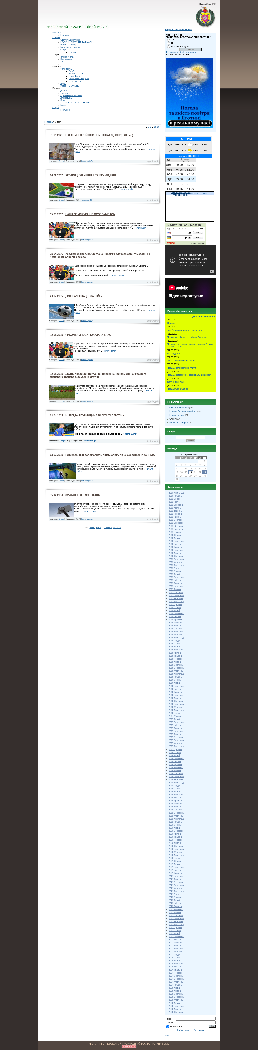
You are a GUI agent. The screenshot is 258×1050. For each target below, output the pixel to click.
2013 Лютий (174, 574)
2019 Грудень (175, 822)
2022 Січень (175, 897)
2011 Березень (176, 505)
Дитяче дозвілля (175, 382)
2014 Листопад (176, 637)
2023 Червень (176, 942)
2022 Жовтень (176, 921)
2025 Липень (175, 991)
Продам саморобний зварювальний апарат (189, 375)
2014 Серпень (176, 628)
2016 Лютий (174, 683)
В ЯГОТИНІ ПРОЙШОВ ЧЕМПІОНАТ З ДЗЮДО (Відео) (99, 135)
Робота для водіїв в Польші (181, 360)
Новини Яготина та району (183, 411)
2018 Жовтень (176, 779)
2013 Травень (175, 583)
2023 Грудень (175, 954)
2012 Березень (176, 541)
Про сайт (65, 35)
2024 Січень (175, 957)
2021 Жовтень (176, 888)
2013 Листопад (176, 601)
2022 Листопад (176, 924)
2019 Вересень (176, 813)
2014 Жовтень (176, 634)
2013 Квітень (175, 580)
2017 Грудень (175, 749)
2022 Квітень (175, 903)
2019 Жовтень (176, 816)
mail (167, 1035)
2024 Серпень (176, 976)
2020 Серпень (176, 846)
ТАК (173, 40)
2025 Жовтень (176, 1000)
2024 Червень (176, 973)
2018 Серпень (176, 773)
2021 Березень (176, 867)
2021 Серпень (176, 882)
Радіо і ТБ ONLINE (69, 86)
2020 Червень (176, 840)
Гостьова (65, 110)
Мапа (63, 105)
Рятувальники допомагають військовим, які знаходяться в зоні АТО (110, 454)
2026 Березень (176, 1006)
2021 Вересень (176, 885)
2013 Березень (176, 577)
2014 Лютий (174, 610)
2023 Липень (175, 945)
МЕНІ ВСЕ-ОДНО (180, 46)
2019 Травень (175, 800)
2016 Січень (175, 680)
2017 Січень (175, 716)
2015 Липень (175, 662)
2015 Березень (176, 649)
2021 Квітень (175, 870)
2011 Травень (175, 511)
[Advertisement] (95, 17)
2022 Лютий (174, 900)
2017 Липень (175, 734)
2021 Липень (175, 879)
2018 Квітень (175, 761)
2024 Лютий (174, 960)
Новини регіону (68, 44)
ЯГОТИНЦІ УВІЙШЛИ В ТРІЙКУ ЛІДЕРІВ (90, 175)
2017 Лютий (174, 719)
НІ (172, 43)
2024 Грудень (175, 985)
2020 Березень (176, 831)
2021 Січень (175, 861)
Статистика (74, 52)
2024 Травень (175, 969)
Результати (172, 52)
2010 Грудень (175, 496)
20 (190, 472)
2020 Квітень (175, 834)
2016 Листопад (176, 710)
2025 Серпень (176, 994)
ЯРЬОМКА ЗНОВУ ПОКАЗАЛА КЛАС (88, 334)
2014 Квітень (175, 616)
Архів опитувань (188, 52)
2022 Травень (175, 906)
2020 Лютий (174, 828)
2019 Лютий (174, 791)
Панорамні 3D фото (79, 78)
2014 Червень (176, 622)
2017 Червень (176, 731)
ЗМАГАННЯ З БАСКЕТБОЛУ (82, 495)
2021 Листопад (176, 891)
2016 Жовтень (176, 707)
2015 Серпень (176, 665)
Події (71, 71)
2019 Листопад (176, 819)
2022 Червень (176, 909)
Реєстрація (198, 1030)
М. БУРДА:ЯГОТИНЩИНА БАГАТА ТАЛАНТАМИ (94, 415)
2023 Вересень (176, 948)
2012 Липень (175, 553)
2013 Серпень (176, 592)
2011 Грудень (175, 532)
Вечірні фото (75, 81)
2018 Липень (175, 770)
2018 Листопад (176, 782)
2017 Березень (176, 722)
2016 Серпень (176, 701)
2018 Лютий (174, 755)
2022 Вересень (176, 918)
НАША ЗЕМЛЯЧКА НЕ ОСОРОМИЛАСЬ (90, 214)
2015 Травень (175, 656)
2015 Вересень (176, 668)
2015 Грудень (175, 677)
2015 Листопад (176, 674)
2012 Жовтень (176, 562)
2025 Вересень (176, 997)
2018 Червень (176, 767)
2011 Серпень (176, 520)
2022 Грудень (175, 927)
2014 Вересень (176, 631)
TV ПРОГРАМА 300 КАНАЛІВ (75, 102)
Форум (55, 107)
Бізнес (63, 100)
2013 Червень (176, 586)
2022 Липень (175, 912)
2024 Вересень (176, 979)
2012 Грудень (175, 568)
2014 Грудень (175, 640)
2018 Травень (175, 764)
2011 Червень (175, 514)
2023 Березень (176, 936)
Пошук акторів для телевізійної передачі (187, 337)
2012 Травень (175, 547)
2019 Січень (175, 788)
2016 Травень (175, 692)
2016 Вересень (176, 704)
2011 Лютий (174, 502)
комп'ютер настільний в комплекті (184, 330)
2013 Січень (175, 571)
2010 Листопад (176, 492)
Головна (56, 32)
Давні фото (74, 76)
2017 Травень (175, 728)
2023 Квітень (175, 939)
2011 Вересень (176, 523)
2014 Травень (175, 619)
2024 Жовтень (176, 982)
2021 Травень (175, 873)
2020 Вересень (176, 849)
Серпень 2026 (191, 454)
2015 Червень (176, 659)
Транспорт (65, 93)
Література (66, 98)
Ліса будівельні (174, 353)
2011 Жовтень (176, 526)
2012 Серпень (176, 556)
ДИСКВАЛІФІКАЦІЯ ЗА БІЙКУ (83, 296)
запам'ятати (176, 1026)
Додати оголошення (203, 316)
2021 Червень (176, 876)
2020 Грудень (175, 858)
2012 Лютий (174, 538)
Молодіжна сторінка (70, 47)
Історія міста (66, 57)
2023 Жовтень (176, 951)
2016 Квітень (175, 689)
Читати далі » (126, 189)
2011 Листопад (176, 529)
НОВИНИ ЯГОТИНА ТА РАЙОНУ (77, 42)
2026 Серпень (176, 1012)
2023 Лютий (174, 933)
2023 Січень (175, 930)
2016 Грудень (175, 713)
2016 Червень (176, 695)
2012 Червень (176, 550)
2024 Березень (176, 963)
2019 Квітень (175, 797)
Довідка (64, 90)
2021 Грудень (175, 894)
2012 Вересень (176, 559)
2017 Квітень (175, 725)
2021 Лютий (174, 864)
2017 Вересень (176, 740)
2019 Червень (176, 803)
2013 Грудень (175, 604)
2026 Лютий (174, 1003)
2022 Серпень (176, 915)
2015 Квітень (175, 652)
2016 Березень (176, 686)
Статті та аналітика (70, 40)
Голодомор (66, 59)
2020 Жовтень (176, 852)
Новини (56, 37)
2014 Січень (175, 607)
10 (177, 468)
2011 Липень (175, 517)
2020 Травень (175, 837)
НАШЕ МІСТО (76, 73)
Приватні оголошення (71, 95)
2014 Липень (175, 625)
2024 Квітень (175, 966)
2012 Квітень (175, 544)
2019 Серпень (176, 809)
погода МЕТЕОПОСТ (188, 156)
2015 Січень (175, 643)
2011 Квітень (175, 508)
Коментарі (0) (87, 161)
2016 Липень (175, 698)
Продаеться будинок (177, 389)
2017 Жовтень (176, 743)
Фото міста (66, 69)
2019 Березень (176, 794)
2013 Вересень (176, 595)
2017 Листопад (176, 746)
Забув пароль (184, 1030)
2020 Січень (175, 825)
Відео (63, 83)
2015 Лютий (174, 646)
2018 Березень (176, 758)
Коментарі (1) (87, 360)
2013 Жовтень (176, 598)
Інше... (63, 61)
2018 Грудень (175, 785)
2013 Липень (175, 589)
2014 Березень (176, 613)
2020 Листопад (176, 855)
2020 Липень (175, 843)
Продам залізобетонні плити (181, 368)
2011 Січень (175, 499)
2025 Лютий (174, 988)
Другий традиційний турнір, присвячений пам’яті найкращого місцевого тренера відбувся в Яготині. (98, 375)
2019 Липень (175, 806)
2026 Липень (175, 1009)
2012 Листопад (176, 565)
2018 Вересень (176, 776)
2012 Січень (175, 535)
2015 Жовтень (176, 671)
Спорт (63, 49)
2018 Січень (175, 752)
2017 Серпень (176, 737)
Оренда (171, 323)
